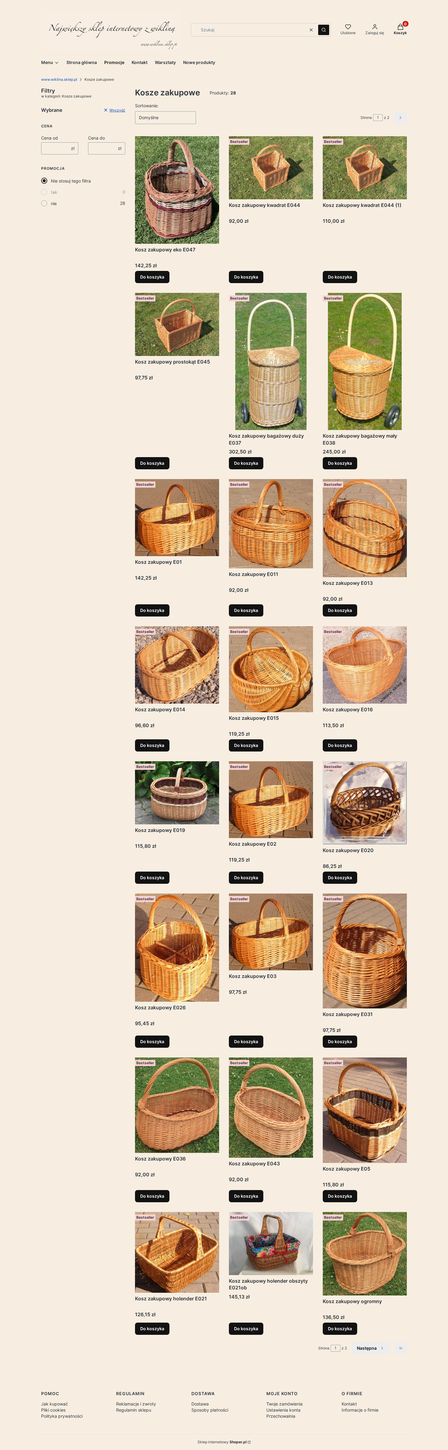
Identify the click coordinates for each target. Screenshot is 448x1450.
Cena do (96, 137)
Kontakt (349, 1403)
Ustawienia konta (283, 1410)
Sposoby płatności (209, 1410)
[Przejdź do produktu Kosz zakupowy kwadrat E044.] (271, 167)
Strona (366, 117)
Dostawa (200, 1403)
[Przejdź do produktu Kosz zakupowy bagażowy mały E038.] (365, 361)
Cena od (49, 137)
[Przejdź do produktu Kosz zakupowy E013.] (365, 528)
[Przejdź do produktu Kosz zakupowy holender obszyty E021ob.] (271, 1243)
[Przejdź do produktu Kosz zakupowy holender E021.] (177, 1252)
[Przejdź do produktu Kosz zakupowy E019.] (177, 792)
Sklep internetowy (222, 1442)
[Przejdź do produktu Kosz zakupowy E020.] (365, 802)
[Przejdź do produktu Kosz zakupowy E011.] (271, 523)
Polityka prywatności (62, 1416)
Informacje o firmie (360, 1410)
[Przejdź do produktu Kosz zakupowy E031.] (365, 951)
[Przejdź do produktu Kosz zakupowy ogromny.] (365, 1253)
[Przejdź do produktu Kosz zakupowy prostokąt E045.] (177, 324)
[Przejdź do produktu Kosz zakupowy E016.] (365, 664)
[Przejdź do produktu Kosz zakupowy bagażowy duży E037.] (271, 361)
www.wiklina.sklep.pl (59, 79)
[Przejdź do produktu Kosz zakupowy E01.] (177, 517)
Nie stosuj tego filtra (71, 180)
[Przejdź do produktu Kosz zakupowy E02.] (271, 799)
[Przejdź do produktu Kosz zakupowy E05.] (365, 1110)
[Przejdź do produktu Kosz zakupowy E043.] (271, 1107)
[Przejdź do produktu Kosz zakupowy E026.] (177, 948)
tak (54, 192)
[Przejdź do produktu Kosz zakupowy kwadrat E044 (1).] (365, 167)
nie (54, 203)
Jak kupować (54, 1403)
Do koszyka (152, 276)
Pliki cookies (53, 1410)
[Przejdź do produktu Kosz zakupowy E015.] (271, 669)
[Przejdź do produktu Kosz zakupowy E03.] (271, 932)
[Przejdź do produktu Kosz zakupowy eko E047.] (177, 190)
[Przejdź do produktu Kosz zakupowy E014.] (177, 665)
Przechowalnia (280, 1416)
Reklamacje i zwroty (136, 1403)
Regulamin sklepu (133, 1410)
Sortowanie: (146, 105)
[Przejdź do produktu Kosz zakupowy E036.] (177, 1105)
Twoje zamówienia (284, 1403)
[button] (323, 30)
